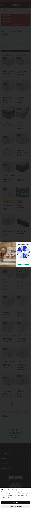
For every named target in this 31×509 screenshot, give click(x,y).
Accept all (15, 502)
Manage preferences (16, 506)
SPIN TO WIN (23, 264)
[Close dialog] (0, 242)
